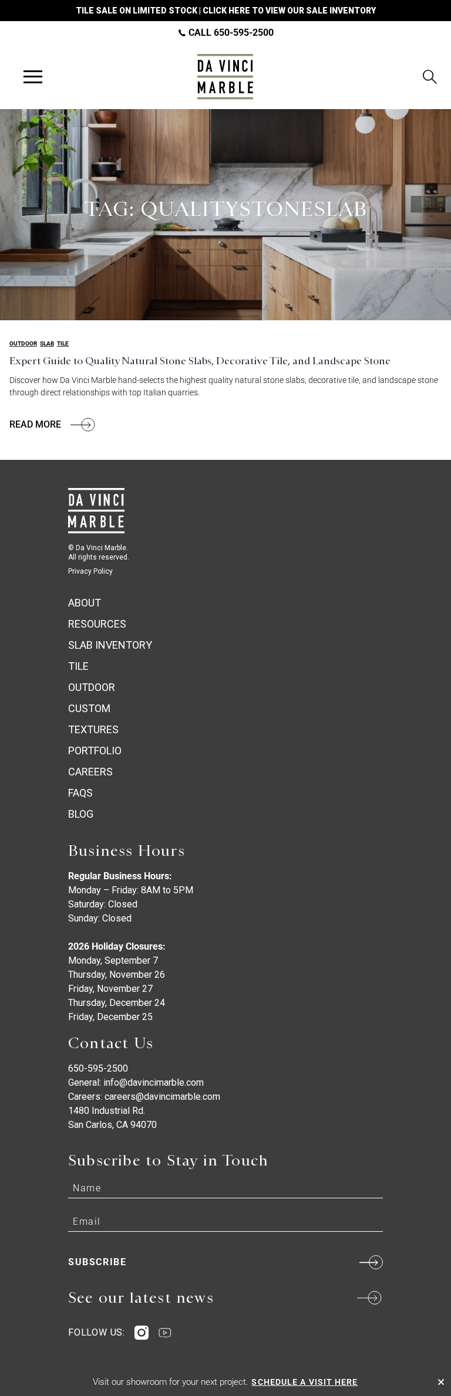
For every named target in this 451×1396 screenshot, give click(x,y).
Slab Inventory (110, 645)
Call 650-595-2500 (230, 32)
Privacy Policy (90, 571)
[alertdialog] (225, 1382)
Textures (93, 729)
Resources (97, 624)
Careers (90, 771)
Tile (63, 343)
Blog (80, 814)
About (84, 603)
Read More (35, 424)
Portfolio (95, 750)
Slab (47, 343)
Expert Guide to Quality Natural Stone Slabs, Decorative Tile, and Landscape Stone (200, 361)
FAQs (80, 793)
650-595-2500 (98, 1068)
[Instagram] (141, 1333)
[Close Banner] (441, 1382)
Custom (89, 708)
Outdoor (23, 343)
